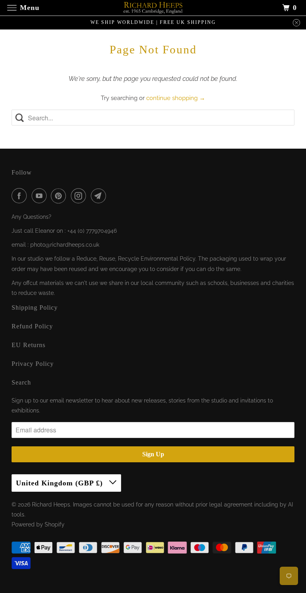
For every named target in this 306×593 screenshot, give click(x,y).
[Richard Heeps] (153, 8)
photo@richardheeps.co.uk (64, 245)
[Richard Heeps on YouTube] (40, 195)
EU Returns (28, 345)
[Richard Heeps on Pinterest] (60, 195)
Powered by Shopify (38, 524)
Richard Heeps (51, 504)
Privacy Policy (33, 363)
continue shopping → (175, 98)
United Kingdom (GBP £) (60, 483)
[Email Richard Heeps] (100, 195)
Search (21, 382)
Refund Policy (32, 326)
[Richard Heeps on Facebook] (21, 195)
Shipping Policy (35, 307)
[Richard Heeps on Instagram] (80, 195)
